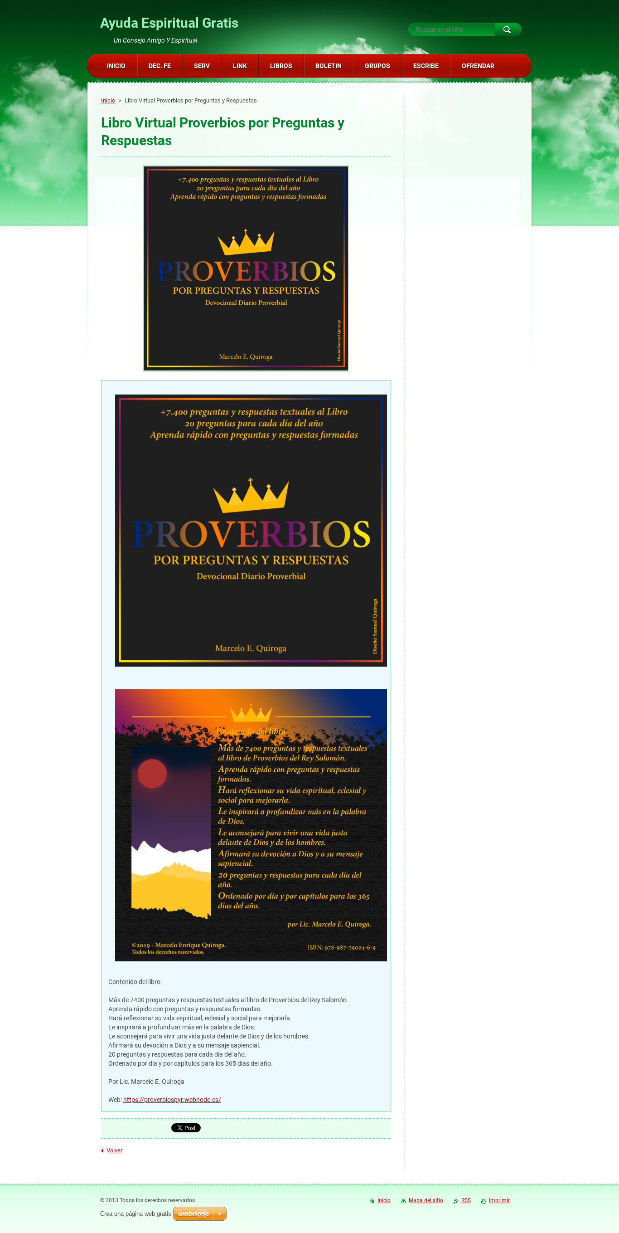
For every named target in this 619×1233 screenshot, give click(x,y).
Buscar (508, 29)
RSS (466, 1200)
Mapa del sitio (426, 1200)
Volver (114, 1150)
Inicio (108, 100)
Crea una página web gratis (135, 1213)
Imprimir (499, 1200)
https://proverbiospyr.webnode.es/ (172, 1099)
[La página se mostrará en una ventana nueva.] (246, 270)
